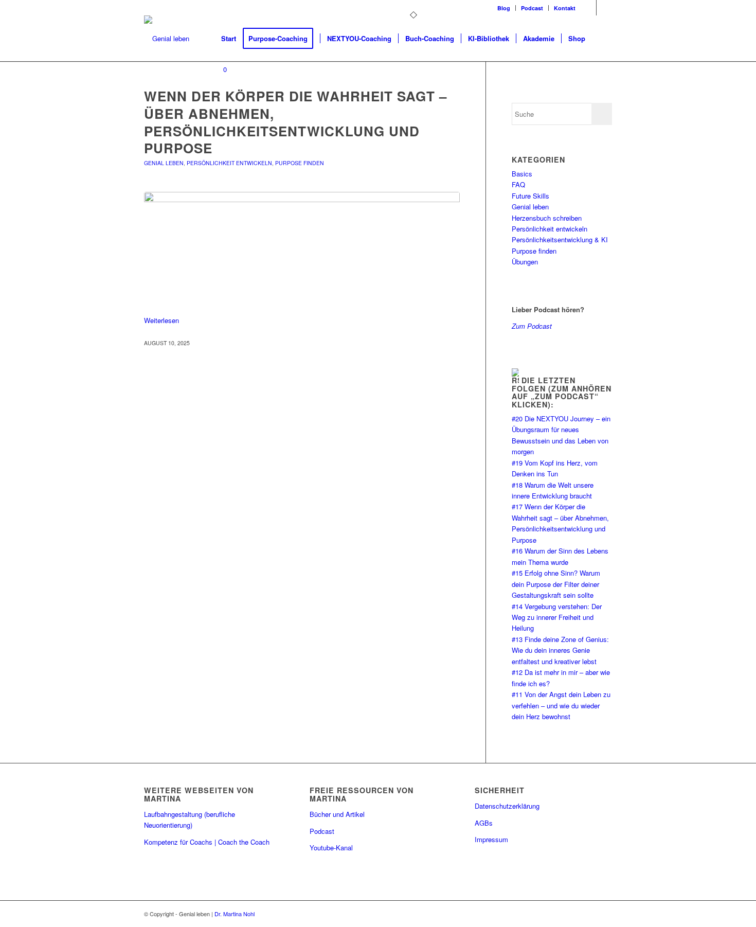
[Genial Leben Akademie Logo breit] (166, 38)
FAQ (518, 184)
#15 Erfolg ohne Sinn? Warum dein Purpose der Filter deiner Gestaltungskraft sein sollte (556, 584)
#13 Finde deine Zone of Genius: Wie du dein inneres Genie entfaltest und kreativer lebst (560, 650)
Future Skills (530, 196)
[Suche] (602, 38)
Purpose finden (299, 163)
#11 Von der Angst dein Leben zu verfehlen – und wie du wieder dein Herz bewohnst (561, 705)
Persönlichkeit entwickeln (229, 163)
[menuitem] (504, 8)
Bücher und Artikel (337, 814)
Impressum (491, 839)
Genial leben (164, 163)
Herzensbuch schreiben (547, 218)
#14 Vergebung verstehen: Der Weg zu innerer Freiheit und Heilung (557, 617)
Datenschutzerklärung (507, 806)
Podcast (532, 8)
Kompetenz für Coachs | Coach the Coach (206, 842)
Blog (503, 8)
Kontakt (564, 8)
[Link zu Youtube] (604, 7)
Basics (522, 174)
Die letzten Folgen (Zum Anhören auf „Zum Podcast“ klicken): (561, 392)
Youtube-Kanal (331, 847)
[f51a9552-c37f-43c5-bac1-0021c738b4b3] (302, 252)
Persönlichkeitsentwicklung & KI (560, 239)
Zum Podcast (532, 326)
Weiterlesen (161, 320)
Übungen (525, 261)
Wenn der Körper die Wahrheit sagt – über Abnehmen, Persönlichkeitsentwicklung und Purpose (295, 121)
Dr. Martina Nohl (234, 914)
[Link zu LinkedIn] (588, 7)
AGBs (484, 823)
